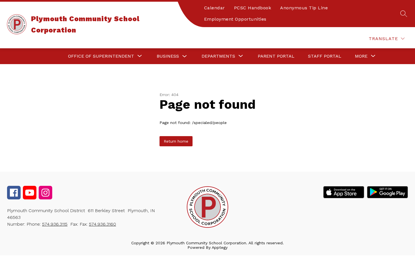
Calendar (214, 7)
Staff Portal (324, 56)
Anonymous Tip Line (304, 7)
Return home (176, 141)
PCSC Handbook (252, 7)
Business (168, 56)
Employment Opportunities (235, 19)
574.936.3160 (102, 224)
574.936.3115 (54, 224)
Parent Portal (276, 56)
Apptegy (220, 247)
